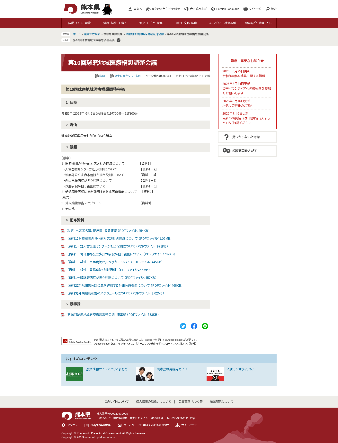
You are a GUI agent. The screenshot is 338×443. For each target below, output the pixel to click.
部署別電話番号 (100, 425)
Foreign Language (227, 8)
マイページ (255, 8)
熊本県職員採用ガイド (172, 369)
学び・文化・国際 (186, 23)
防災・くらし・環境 (79, 23)
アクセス (72, 425)
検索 (274, 8)
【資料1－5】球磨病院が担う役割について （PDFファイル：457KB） (111, 277)
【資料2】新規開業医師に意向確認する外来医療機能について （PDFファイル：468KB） (125, 285)
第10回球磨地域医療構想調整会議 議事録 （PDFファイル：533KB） (113, 314)
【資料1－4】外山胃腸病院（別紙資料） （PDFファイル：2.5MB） (108, 270)
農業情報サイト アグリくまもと (106, 369)
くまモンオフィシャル (241, 369)
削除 (118, 40)
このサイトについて (116, 401)
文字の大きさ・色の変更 (166, 8)
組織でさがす (92, 34)
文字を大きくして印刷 (127, 75)
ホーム (77, 34)
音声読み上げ (198, 8)
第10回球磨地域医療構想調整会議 (94, 40)
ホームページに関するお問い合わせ (146, 425)
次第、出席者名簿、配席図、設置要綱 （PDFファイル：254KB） (108, 230)
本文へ (138, 8)
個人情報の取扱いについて (153, 401)
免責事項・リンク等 (191, 401)
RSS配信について (222, 401)
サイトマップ (189, 425)
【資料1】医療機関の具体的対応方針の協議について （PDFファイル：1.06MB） (119, 238)
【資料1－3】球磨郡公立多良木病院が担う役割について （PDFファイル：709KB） (121, 254)
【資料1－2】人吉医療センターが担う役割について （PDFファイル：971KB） (117, 246)
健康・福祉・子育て (115, 23)
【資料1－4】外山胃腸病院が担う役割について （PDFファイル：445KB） (115, 262)
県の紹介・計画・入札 (258, 23)
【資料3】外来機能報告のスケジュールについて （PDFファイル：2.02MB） (115, 293)
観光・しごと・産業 (151, 23)
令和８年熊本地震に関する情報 (243, 76)
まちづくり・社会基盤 (222, 23)
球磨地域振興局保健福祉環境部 (145, 34)
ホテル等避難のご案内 (237, 105)
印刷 (102, 75)
